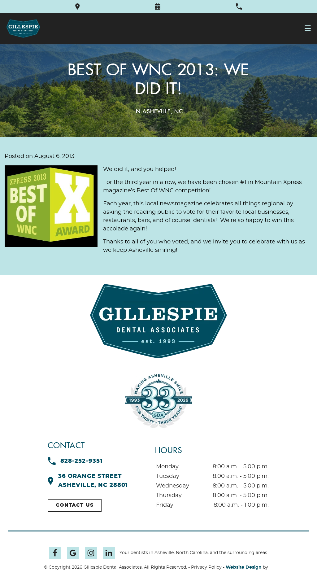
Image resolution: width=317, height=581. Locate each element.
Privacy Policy (206, 567)
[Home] (23, 28)
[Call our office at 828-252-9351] (239, 6)
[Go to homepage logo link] (158, 321)
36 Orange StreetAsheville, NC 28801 (93, 481)
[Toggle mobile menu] (307, 28)
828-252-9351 (81, 461)
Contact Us (75, 505)
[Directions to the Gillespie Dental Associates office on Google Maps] (77, 6)
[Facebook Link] (55, 553)
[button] (157, 6)
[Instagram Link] (91, 553)
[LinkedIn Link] (109, 553)
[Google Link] (73, 553)
